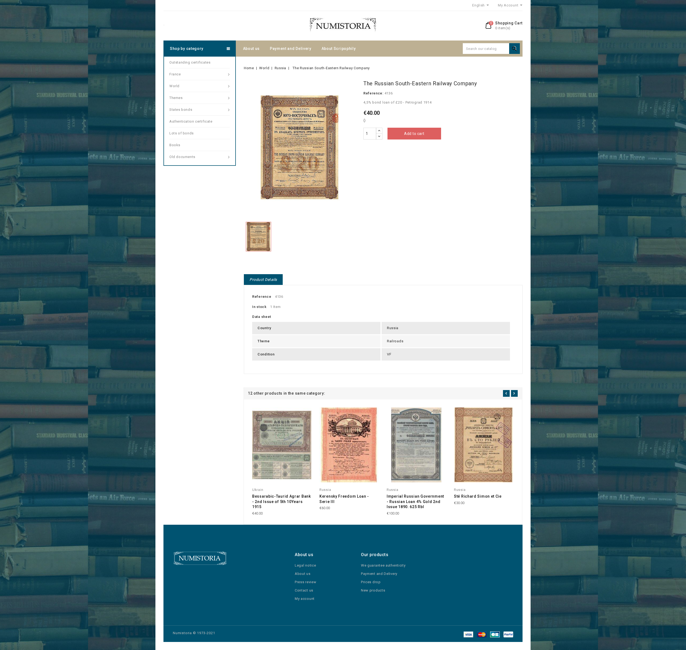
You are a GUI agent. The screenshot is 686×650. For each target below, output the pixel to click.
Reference (261, 297)
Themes (176, 98)
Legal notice (305, 565)
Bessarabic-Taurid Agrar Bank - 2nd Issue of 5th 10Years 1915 (281, 501)
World (174, 86)
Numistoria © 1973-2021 (194, 633)
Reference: (373, 93)
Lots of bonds (181, 133)
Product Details (263, 279)
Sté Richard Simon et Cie (478, 496)
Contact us (304, 590)
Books (174, 145)
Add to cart (414, 133)
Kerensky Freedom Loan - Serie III (344, 499)
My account (305, 599)
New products (373, 590)
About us (251, 48)
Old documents (182, 157)
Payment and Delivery (290, 48)
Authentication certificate (190, 121)
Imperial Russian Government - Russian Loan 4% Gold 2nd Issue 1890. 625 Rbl (415, 501)
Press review (305, 582)
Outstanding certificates (189, 62)
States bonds (180, 110)
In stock (259, 307)
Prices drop (371, 582)
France (175, 74)
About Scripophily (339, 48)
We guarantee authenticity (383, 565)
